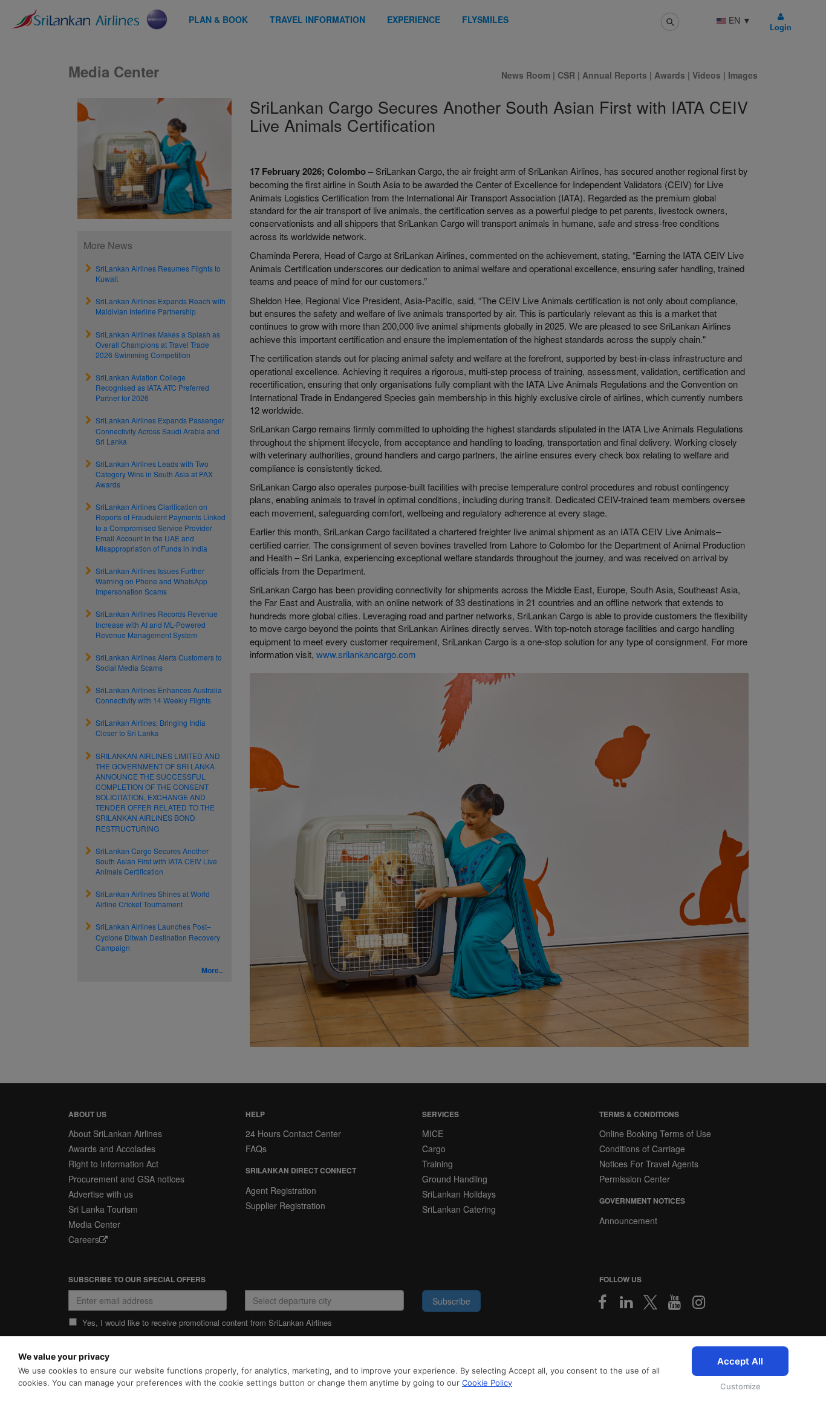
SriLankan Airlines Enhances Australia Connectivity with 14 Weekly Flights (159, 695)
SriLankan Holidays (459, 1194)
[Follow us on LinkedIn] (626, 1302)
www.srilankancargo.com (366, 654)
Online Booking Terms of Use (655, 1133)
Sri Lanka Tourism (103, 1209)
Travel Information (317, 19)
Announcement (628, 1221)
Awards (670, 75)
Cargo (434, 1149)
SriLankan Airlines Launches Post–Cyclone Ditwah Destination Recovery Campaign (158, 936)
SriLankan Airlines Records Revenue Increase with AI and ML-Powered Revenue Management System (157, 623)
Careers (83, 1239)
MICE (432, 1133)
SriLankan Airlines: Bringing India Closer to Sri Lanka (151, 727)
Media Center (94, 1224)
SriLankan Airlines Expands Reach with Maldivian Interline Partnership (161, 306)
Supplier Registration (285, 1205)
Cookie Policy (487, 1382)
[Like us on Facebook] (602, 1302)
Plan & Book (218, 19)
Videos (707, 75)
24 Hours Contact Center (293, 1133)
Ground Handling (454, 1179)
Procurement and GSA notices (126, 1179)
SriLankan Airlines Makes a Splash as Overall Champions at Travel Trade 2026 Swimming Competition (158, 344)
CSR (566, 75)
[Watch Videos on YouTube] (675, 1302)
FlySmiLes (485, 19)
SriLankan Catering (459, 1209)
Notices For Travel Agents (648, 1164)
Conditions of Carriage (642, 1149)
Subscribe (451, 1301)
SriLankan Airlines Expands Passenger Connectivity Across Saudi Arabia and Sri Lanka (160, 430)
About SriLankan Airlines (115, 1133)
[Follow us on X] (651, 1302)
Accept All (740, 1361)
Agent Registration (281, 1190)
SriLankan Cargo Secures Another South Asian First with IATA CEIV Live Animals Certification (156, 861)
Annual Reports (614, 75)
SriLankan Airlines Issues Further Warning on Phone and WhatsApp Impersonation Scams (151, 581)
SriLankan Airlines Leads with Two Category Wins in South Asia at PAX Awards (154, 473)
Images (743, 75)
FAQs (256, 1149)
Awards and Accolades (111, 1149)
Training (437, 1164)
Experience (413, 19)
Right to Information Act (113, 1164)
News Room (527, 75)
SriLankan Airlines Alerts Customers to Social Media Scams (159, 662)
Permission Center (634, 1179)
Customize (740, 1386)
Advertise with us (100, 1194)
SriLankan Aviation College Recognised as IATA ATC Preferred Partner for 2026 (152, 387)
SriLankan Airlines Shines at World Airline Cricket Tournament (153, 898)
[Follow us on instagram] (699, 1302)
